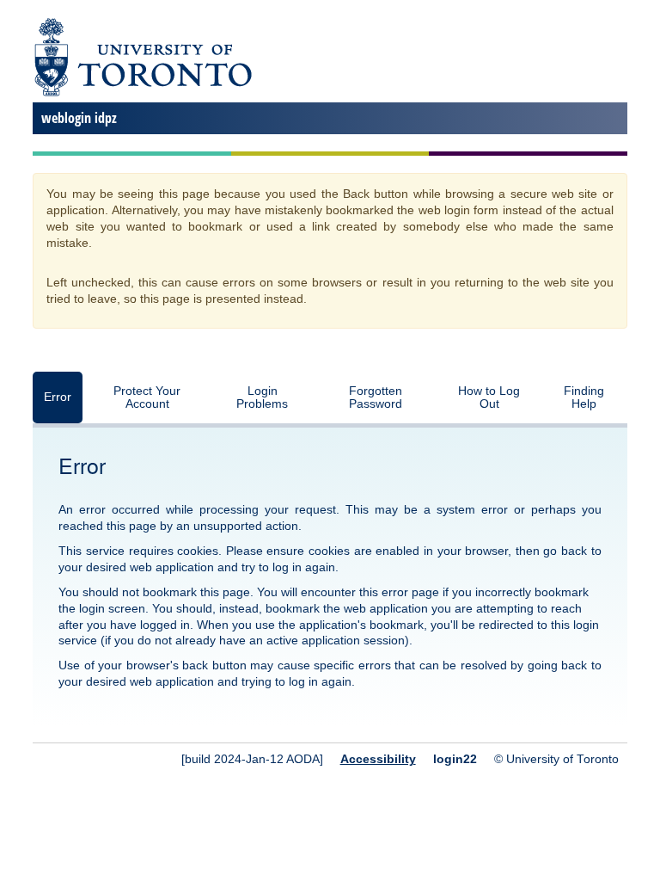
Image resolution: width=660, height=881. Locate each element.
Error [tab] (57, 397)
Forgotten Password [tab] (375, 397)
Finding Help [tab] (584, 397)
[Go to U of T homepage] (142, 93)
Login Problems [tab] (262, 397)
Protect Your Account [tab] (146, 397)
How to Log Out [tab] (489, 397)
